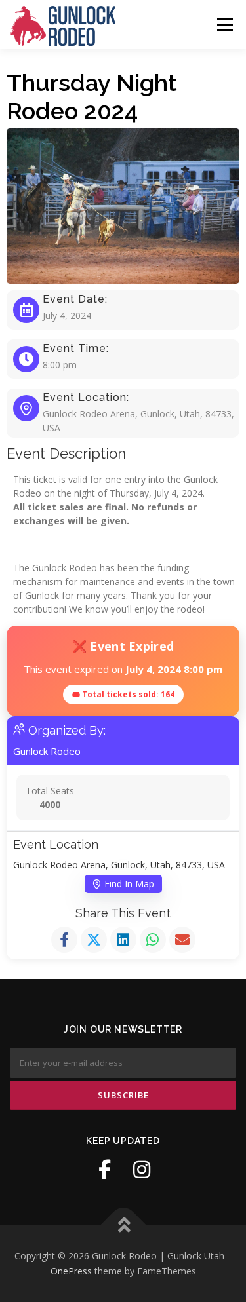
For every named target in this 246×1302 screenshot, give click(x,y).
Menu (224, 24)
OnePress (71, 1271)
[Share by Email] (182, 940)
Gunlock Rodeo (47, 750)
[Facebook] (105, 1169)
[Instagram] (142, 1169)
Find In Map (129, 883)
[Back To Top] (123, 1225)
